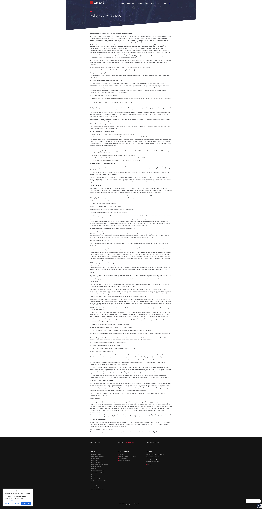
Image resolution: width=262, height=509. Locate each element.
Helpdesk (149, 464)
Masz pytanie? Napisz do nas (253, 501)
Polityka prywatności (12, 499)
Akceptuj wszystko (26, 503)
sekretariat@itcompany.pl (151, 459)
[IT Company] (97, 3)
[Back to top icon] (131, 500)
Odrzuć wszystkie (15, 503)
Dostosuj (7, 503)
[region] (18, 497)
